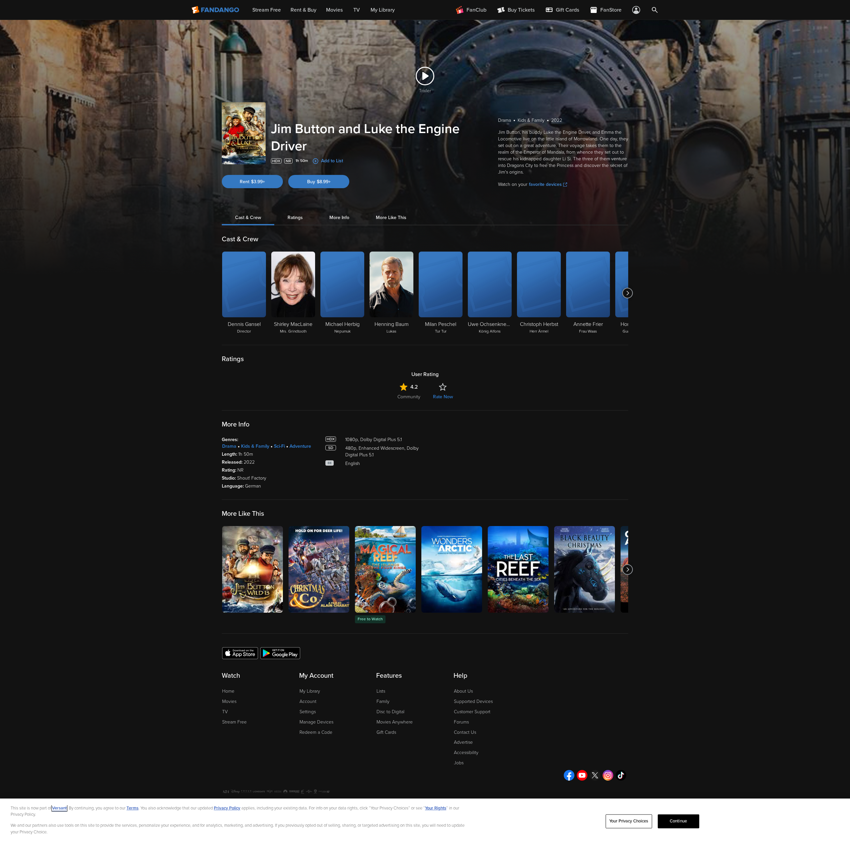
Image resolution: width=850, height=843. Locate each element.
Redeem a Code (315, 732)
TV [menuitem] (356, 10)
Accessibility (466, 752)
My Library (309, 691)
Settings (307, 712)
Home (228, 691)
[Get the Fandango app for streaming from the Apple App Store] (240, 653)
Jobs (459, 763)
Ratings (295, 217)
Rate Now (443, 397)
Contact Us (465, 732)
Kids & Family (255, 446)
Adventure (300, 446)
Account (307, 701)
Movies (229, 701)
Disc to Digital (390, 712)
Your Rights (435, 808)
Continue (678, 821)
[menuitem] (562, 10)
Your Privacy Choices (628, 821)
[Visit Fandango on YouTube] (582, 775)
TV (225, 712)
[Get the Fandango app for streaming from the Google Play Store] (280, 653)
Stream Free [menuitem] (266, 10)
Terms (132, 808)
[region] (425, 821)
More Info (339, 217)
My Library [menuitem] (383, 10)
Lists (381, 691)
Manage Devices (316, 722)
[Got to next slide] (627, 293)
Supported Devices (473, 701)
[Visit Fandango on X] (595, 775)
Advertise (463, 742)
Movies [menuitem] (334, 10)
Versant (59, 808)
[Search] (654, 10)
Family (383, 701)
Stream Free (234, 722)
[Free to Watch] (385, 569)
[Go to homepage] (216, 10)
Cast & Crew (248, 217)
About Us (463, 691)
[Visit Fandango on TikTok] (621, 775)
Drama (229, 446)
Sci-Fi (279, 446)
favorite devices (545, 184)
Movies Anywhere (395, 722)
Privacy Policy (227, 808)
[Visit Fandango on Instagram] (608, 775)
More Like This (391, 217)
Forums (461, 722)
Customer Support (472, 712)
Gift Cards (386, 732)
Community (408, 397)
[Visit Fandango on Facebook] (569, 775)
